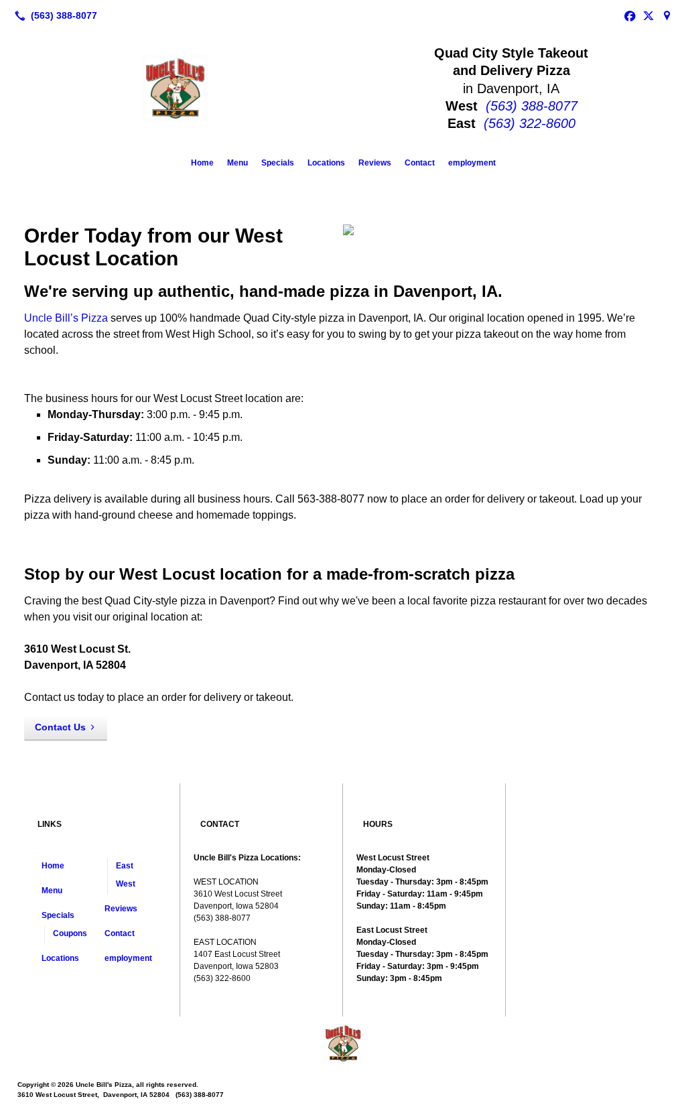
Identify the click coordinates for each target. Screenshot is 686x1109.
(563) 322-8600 (529, 123)
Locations (326, 163)
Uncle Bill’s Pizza (66, 318)
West (125, 884)
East (124, 865)
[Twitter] (648, 15)
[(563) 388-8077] (53, 15)
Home (202, 163)
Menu (237, 163)
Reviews (374, 163)
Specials (277, 163)
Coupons (70, 933)
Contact (420, 163)
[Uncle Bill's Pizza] (343, 1043)
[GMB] (667, 15)
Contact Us (60, 727)
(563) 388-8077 (531, 106)
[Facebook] (629, 15)
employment (472, 163)
